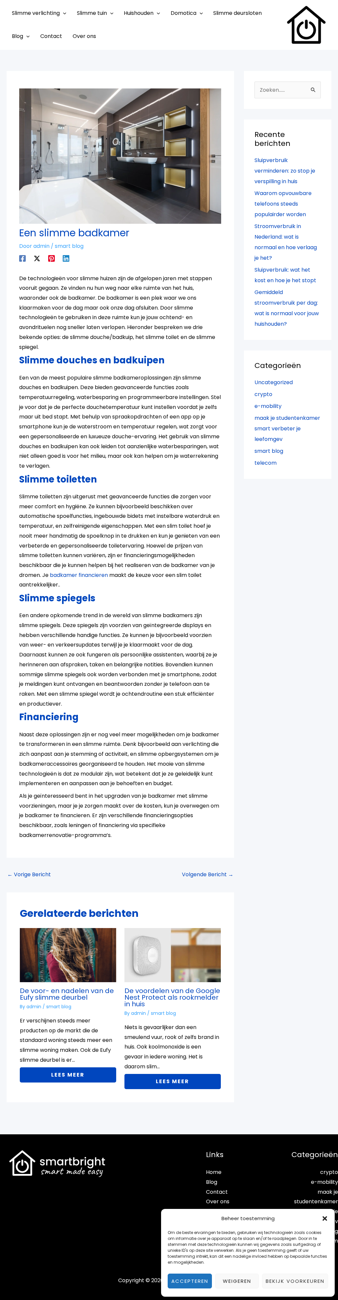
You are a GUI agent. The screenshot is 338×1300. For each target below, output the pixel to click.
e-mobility (268, 406)
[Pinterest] (51, 258)
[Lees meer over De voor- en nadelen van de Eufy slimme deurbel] (68, 955)
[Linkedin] (66, 258)
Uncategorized (273, 382)
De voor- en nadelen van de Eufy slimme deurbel (67, 994)
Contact (217, 1192)
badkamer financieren (79, 575)
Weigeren (237, 1281)
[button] (324, 1218)
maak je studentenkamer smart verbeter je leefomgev (287, 428)
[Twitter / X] (37, 258)
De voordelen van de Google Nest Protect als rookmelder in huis (172, 997)
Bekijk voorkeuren (295, 1281)
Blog (211, 1182)
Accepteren (189, 1281)
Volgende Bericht (207, 874)
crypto (263, 394)
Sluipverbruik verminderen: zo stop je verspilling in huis (284, 170)
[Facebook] (22, 258)
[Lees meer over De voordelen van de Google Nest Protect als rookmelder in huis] (172, 955)
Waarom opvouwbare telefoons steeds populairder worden (283, 203)
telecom (265, 463)
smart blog (69, 246)
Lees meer (67, 1075)
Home (213, 1172)
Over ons (217, 1201)
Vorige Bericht (29, 874)
